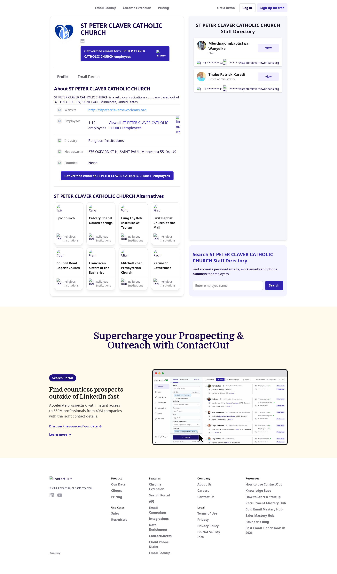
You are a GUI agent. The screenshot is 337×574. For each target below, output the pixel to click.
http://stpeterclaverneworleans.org (117, 110)
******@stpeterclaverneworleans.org (254, 63)
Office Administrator (221, 79)
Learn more (58, 434)
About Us (204, 484)
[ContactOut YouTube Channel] (59, 521)
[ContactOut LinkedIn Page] (52, 521)
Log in (247, 8)
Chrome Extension (137, 8)
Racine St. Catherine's (162, 265)
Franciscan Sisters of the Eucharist (99, 268)
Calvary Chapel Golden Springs (101, 220)
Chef (211, 53)
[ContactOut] (69, 7)
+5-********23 (213, 63)
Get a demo (226, 8)
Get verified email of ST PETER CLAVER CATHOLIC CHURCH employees (117, 176)
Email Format (89, 76)
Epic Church (66, 218)
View (268, 48)
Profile (62, 76)
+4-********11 (213, 89)
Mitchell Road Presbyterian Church (132, 268)
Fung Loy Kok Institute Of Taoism (131, 223)
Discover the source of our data (73, 426)
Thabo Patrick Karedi (226, 74)
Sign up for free (272, 8)
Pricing (163, 8)
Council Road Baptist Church (68, 265)
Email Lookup (105, 8)
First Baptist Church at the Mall (164, 223)
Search (274, 285)
